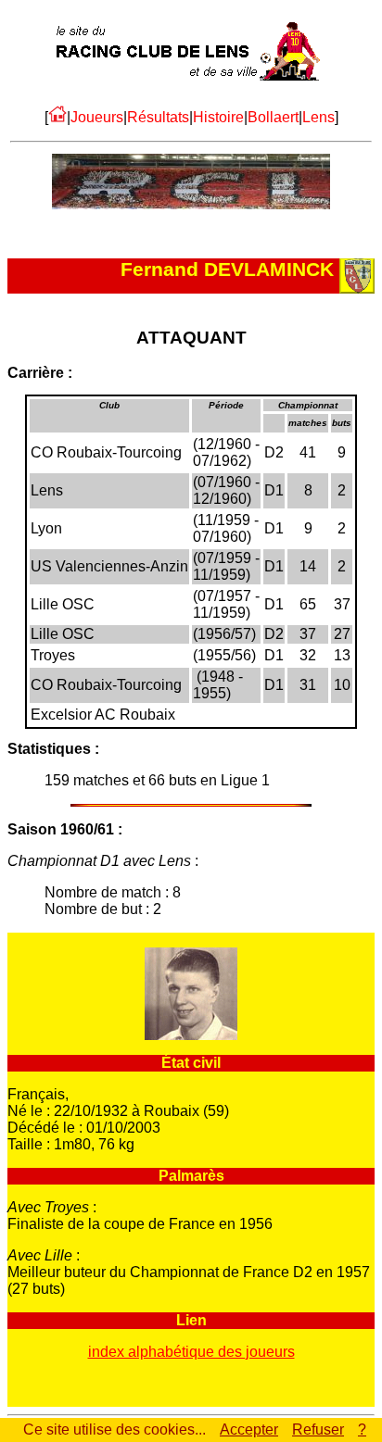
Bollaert (273, 117)
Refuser (318, 1429)
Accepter (249, 1429)
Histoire (218, 117)
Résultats (158, 117)
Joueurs (96, 117)
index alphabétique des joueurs (191, 1352)
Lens (318, 117)
